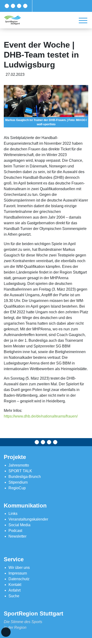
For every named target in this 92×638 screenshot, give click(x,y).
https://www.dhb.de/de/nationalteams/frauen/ (41, 416)
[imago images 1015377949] (46, 106)
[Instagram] (19, 6)
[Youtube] (25, 6)
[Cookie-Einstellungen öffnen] (6, 632)
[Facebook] (7, 6)
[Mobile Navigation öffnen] (83, 20)
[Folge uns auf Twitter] (13, 6)
